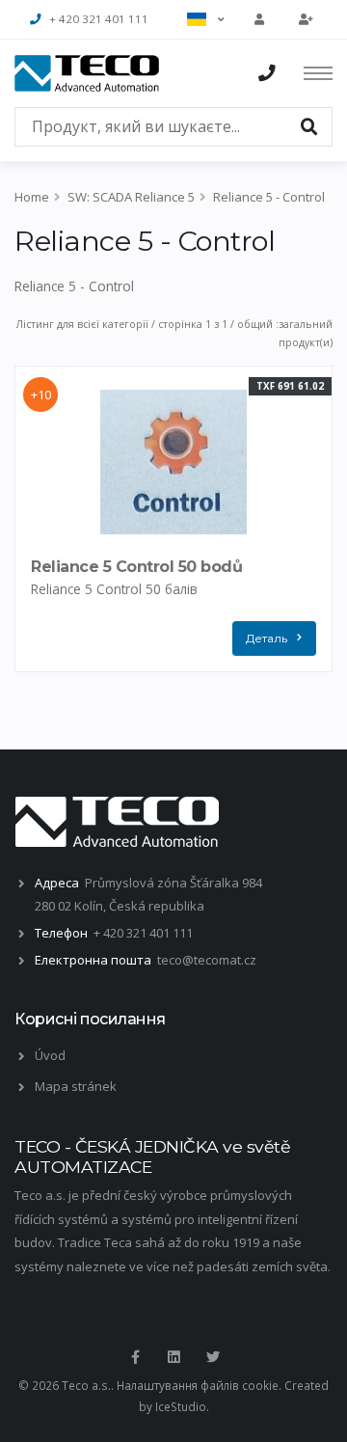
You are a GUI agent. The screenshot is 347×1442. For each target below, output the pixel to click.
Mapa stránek (76, 1086)
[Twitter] (213, 1357)
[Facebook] (135, 1357)
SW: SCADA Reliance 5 (131, 196)
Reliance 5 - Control (269, 196)
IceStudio (180, 1406)
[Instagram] (173, 1357)
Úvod (50, 1055)
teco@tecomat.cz (206, 959)
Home (31, 196)
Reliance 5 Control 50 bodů (136, 567)
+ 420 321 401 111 (98, 19)
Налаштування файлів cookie (198, 1385)
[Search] (309, 125)
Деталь (266, 638)
